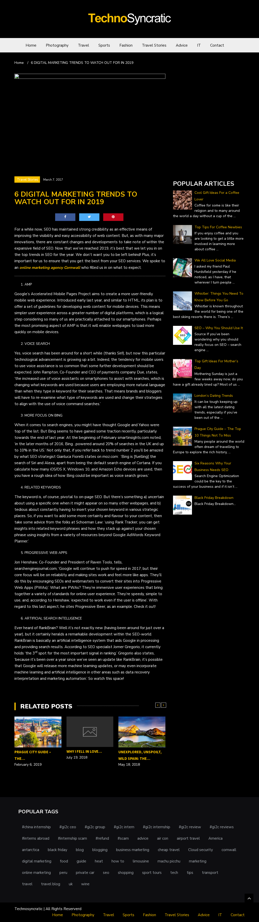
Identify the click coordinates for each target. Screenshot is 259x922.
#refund (102, 838)
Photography (57, 45)
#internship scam (72, 838)
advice (142, 838)
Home (31, 45)
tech (174, 872)
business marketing (132, 849)
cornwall (229, 849)
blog (80, 849)
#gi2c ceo (67, 827)
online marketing (36, 872)
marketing (197, 861)
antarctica (30, 849)
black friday (57, 849)
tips (190, 872)
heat (99, 861)
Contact (217, 45)
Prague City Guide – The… (32, 755)
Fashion (126, 45)
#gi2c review (190, 827)
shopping (126, 872)
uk (71, 884)
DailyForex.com (186, 169)
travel (27, 884)
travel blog (50, 884)
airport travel (188, 838)
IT (199, 45)
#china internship (36, 827)
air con (162, 838)
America (215, 838)
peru (63, 872)
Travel (83, 45)
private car (85, 872)
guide (81, 861)
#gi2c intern (124, 827)
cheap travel (169, 849)
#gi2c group (95, 827)
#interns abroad (35, 838)
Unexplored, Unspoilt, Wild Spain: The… (140, 755)
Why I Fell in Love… (84, 751)
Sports (104, 45)
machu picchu (169, 861)
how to (118, 861)
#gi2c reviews (222, 827)
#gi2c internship (156, 827)
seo (106, 872)
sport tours (152, 872)
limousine (141, 861)
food (64, 861)
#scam (123, 838)
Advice (182, 45)
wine (85, 884)
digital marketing (36, 861)
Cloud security (200, 849)
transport (210, 872)
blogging (99, 849)
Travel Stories (154, 45)
